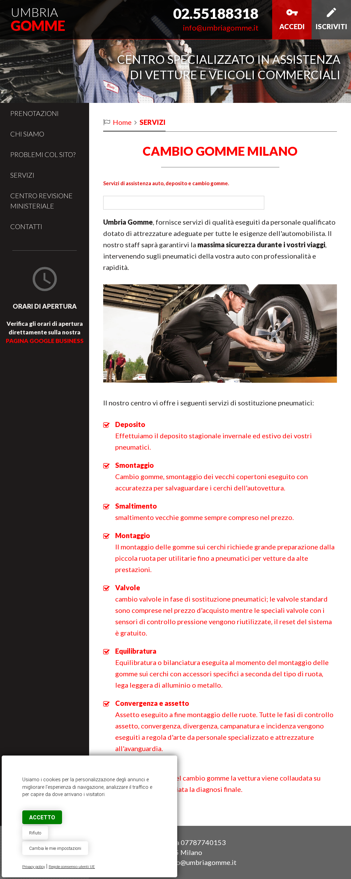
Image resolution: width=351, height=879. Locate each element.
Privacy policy (33, 867)
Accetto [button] (42, 817)
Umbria (38, 19)
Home (122, 122)
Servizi (22, 175)
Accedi (292, 18)
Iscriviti (331, 18)
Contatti (26, 226)
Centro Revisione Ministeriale (41, 200)
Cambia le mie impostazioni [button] (55, 848)
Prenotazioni (34, 113)
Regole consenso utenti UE (72, 867)
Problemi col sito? (42, 154)
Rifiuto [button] (35, 832)
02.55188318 (215, 13)
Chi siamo (27, 134)
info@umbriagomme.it (220, 27)
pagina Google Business (45, 340)
